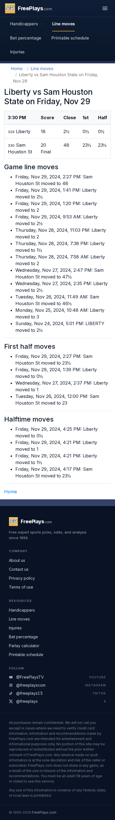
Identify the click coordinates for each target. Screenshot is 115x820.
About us (17, 560)
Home (17, 68)
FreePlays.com (44, 812)
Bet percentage (25, 38)
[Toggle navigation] (105, 8)
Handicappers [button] (24, 23)
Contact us (18, 569)
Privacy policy (22, 578)
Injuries (17, 51)
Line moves (63, 23)
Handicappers (22, 610)
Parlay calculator (24, 645)
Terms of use (21, 587)
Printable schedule (70, 38)
